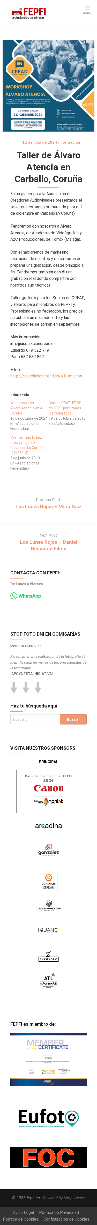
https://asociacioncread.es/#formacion (46, 376)
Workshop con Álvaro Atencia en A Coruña (26, 408)
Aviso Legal (23, 1212)
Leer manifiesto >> (25, 645)
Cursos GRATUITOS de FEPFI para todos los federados (65, 408)
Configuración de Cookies (66, 1219)
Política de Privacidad (59, 1212)
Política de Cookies (20, 1219)
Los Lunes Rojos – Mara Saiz (48, 507)
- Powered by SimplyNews (63, 1198)
